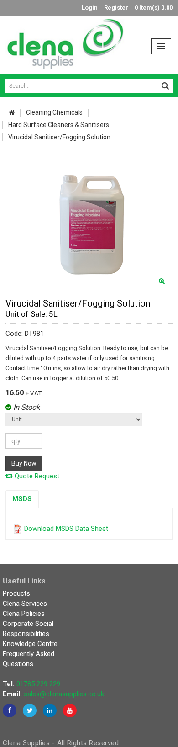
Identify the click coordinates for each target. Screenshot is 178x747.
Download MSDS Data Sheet (66, 528)
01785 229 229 (38, 684)
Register (116, 7)
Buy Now (24, 463)
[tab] (22, 499)
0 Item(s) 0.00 (154, 7)
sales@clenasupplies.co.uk (64, 694)
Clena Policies (24, 613)
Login (90, 7)
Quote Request (36, 476)
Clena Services (25, 603)
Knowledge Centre (30, 644)
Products (16, 593)
